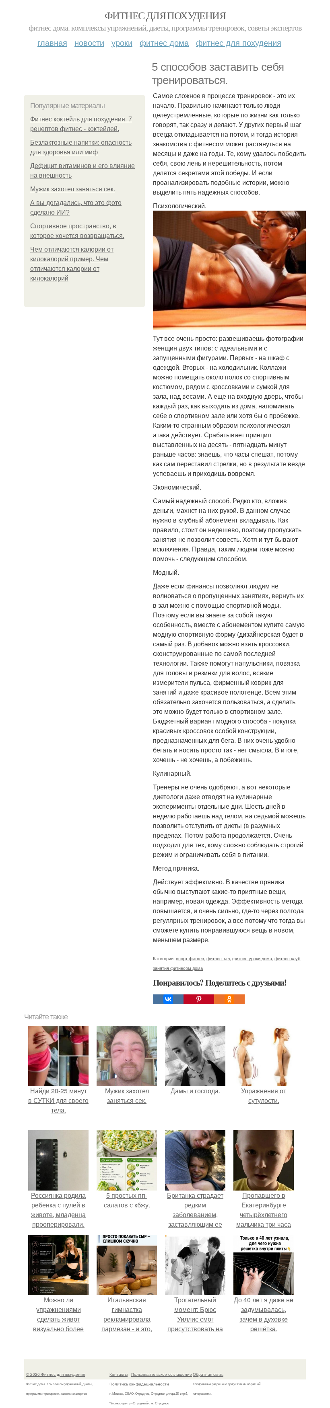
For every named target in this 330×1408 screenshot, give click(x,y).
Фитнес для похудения (165, 15)
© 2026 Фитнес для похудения (55, 1374)
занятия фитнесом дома (178, 968)
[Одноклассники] (229, 999)
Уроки (121, 42)
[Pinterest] (199, 999)
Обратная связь (208, 1374)
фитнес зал (218, 958)
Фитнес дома (164, 42)
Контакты (118, 1374)
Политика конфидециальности (139, 1384)
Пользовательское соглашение (161, 1374)
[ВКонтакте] (168, 999)
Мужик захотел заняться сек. (72, 189)
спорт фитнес (190, 958)
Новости (89, 42)
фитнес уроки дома (252, 958)
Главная (52, 42)
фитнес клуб (287, 958)
